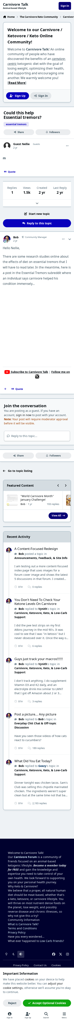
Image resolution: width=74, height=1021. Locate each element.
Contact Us (40, 965)
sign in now (23, 415)
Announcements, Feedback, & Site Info (40, 558)
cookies (29, 979)
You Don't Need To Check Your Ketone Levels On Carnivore (37, 601)
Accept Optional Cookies (49, 1003)
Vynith (42, 609)
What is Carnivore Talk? (23, 924)
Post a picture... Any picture (35, 714)
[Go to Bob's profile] (7, 239)
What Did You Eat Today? (33, 761)
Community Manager (35, 237)
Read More (16, 83)
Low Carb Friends (51, 941)
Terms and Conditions (22, 928)
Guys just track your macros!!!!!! (38, 659)
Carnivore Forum (25, 857)
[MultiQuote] (5, 389)
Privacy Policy (16, 932)
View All (56, 515)
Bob (16, 237)
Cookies (56, 965)
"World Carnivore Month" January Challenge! (37, 497)
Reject (12, 1003)
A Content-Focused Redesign (36, 548)
